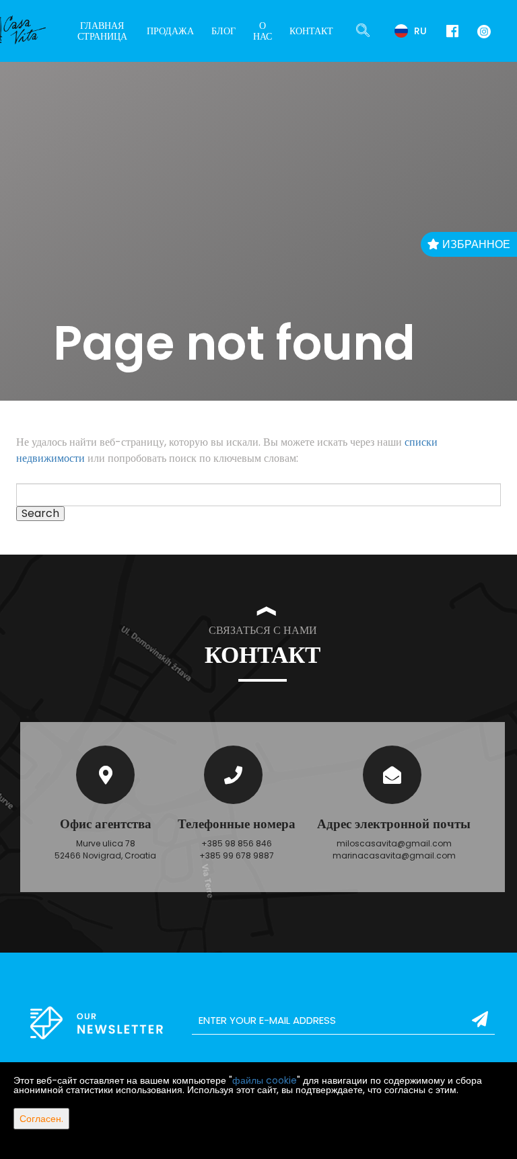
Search (40, 513)
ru (419, 31)
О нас (262, 31)
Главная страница (102, 31)
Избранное (475, 244)
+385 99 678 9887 (236, 855)
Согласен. (41, 1118)
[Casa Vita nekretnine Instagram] (481, 31)
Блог (223, 31)
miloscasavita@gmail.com (394, 843)
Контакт (311, 31)
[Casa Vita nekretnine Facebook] (452, 31)
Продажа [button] (170, 31)
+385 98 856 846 (236, 843)
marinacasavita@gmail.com (394, 855)
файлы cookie (264, 1080)
